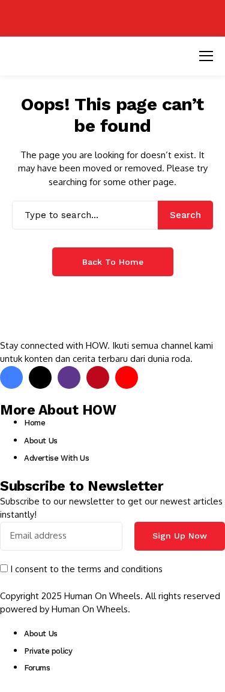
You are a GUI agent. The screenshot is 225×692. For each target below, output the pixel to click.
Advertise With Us (56, 458)
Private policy (48, 650)
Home (34, 422)
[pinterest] (97, 377)
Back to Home (112, 262)
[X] (40, 377)
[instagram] (69, 377)
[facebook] (11, 377)
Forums (37, 667)
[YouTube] (126, 377)
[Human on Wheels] (113, 18)
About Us (41, 440)
